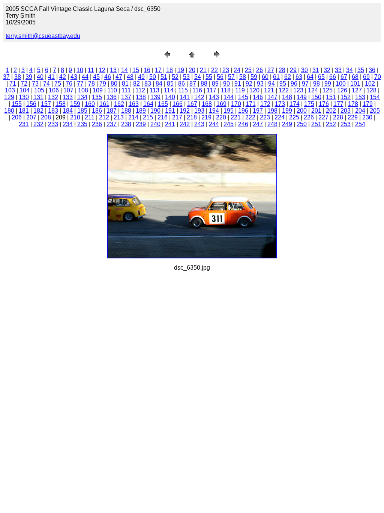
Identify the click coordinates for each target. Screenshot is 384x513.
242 (185, 124)
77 (80, 83)
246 (243, 124)
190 (155, 110)
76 (69, 83)
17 (158, 70)
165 (163, 104)
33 (338, 70)
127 (357, 90)
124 (313, 90)
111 (126, 90)
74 (46, 83)
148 (287, 97)
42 (62, 77)
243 (199, 124)
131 (38, 97)
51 (163, 77)
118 (226, 90)
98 (316, 83)
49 (141, 77)
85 (170, 83)
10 (79, 70)
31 (315, 70)
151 (331, 97)
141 (185, 97)
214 (133, 117)
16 (147, 70)
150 (316, 97)
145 (243, 97)
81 (125, 83)
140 (170, 97)
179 (368, 104)
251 (316, 124)
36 (372, 70)
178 (353, 104)
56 (220, 77)
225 (294, 117)
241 (170, 124)
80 (114, 83)
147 (272, 97)
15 (135, 70)
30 (304, 70)
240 (155, 124)
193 (199, 110)
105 (39, 90)
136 (111, 97)
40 (40, 77)
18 (169, 70)
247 (258, 124)
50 (152, 77)
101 (355, 83)
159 (75, 104)
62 (287, 77)
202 (331, 110)
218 (192, 117)
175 (309, 104)
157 (46, 104)
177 (338, 104)
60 (265, 77)
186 (97, 110)
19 (180, 70)
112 (140, 90)
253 (345, 124)
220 (221, 117)
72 (24, 83)
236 (97, 124)
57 (231, 77)
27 (270, 70)
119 (240, 90)
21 (203, 70)
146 (258, 97)
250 (302, 124)
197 (258, 110)
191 (170, 110)
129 (9, 97)
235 (82, 124)
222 (250, 117)
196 (243, 110)
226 (309, 117)
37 (6, 77)
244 (214, 124)
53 (186, 77)
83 (147, 83)
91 (237, 83)
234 (68, 124)
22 (214, 70)
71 (12, 83)
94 (271, 83)
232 (38, 124)
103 (10, 90)
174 (295, 104)
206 (17, 117)
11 (91, 70)
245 (229, 124)
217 (177, 117)
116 (197, 90)
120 (254, 90)
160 (90, 104)
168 (207, 104)
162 (119, 104)
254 (360, 124)
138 (141, 97)
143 (214, 97)
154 (375, 97)
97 (305, 83)
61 (276, 77)
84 (159, 83)
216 (163, 117)
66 (332, 77)
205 (375, 110)
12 (102, 70)
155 (17, 104)
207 (31, 117)
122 (284, 90)
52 (175, 77)
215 (148, 117)
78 (91, 83)
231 (24, 124)
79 (102, 83)
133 (68, 97)
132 (53, 97)
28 (282, 70)
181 (24, 110)
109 (98, 90)
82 (136, 83)
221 (236, 117)
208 (46, 117)
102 (370, 83)
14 (124, 70)
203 (345, 110)
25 (248, 70)
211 (89, 117)
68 (355, 77)
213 (119, 117)
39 (29, 77)
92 (249, 83)
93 (260, 83)
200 (302, 110)
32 (327, 70)
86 (181, 83)
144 (229, 97)
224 (279, 117)
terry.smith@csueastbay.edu (43, 36)
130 (24, 97)
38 (17, 77)
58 (242, 77)
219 (206, 117)
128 (371, 90)
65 (321, 77)
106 (54, 90)
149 (302, 97)
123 (298, 90)
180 (9, 110)
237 (111, 124)
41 (51, 77)
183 (53, 110)
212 (104, 117)
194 (214, 110)
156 (31, 104)
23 (225, 70)
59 (253, 77)
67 (343, 77)
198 (272, 110)
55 (209, 77)
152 (345, 97)
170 (236, 104)
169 (221, 104)
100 (341, 83)
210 (75, 117)
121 (269, 90)
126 (342, 90)
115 (183, 90)
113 (154, 90)
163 (134, 104)
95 (282, 83)
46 (107, 77)
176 (324, 104)
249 (287, 124)
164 (148, 104)
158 (61, 104)
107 (68, 90)
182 (38, 110)
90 (226, 83)
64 (310, 77)
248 (272, 124)
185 (82, 110)
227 (323, 117)
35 (360, 70)
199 (287, 110)
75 (57, 83)
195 (229, 110)
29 (293, 70)
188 (126, 110)
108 (83, 90)
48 (130, 77)
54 (197, 77)
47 (119, 77)
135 (97, 97)
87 (192, 83)
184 (68, 110)
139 (155, 97)
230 (367, 117)
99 (327, 83)
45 (96, 77)
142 (199, 97)
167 (192, 104)
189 (141, 110)
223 (265, 117)
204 (360, 110)
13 (113, 70)
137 (126, 97)
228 (338, 117)
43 (73, 77)
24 (237, 70)
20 (192, 70)
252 (331, 124)
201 (316, 110)
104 (25, 90)
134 (82, 97)
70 (377, 77)
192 (185, 110)
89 (215, 83)
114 (169, 90)
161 (104, 104)
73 (35, 83)
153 (360, 97)
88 (204, 83)
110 (112, 90)
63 (299, 77)
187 (111, 110)
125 (327, 90)
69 (366, 77)
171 (251, 104)
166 (177, 104)
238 (126, 124)
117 (211, 90)
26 (259, 70)
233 (53, 124)
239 (141, 124)
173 (280, 104)
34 (349, 70)
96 (294, 83)
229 (353, 117)
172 (265, 104)
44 (85, 77)
